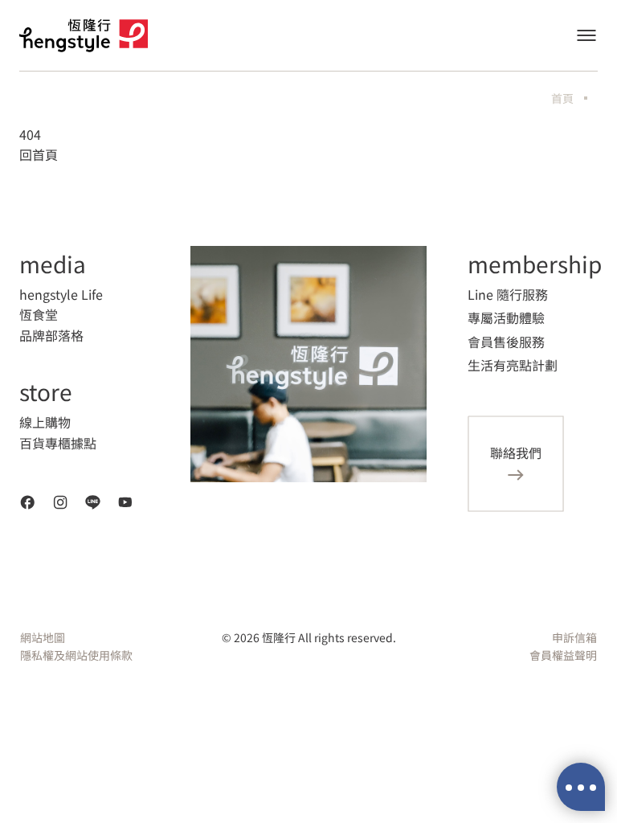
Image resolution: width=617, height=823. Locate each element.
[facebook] (27, 502)
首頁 (562, 98)
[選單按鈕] (586, 35)
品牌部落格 (51, 335)
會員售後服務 (506, 341)
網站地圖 (42, 637)
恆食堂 (38, 314)
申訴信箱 (574, 637)
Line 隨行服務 (508, 294)
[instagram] (60, 502)
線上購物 (45, 422)
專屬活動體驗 (506, 317)
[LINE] (92, 502)
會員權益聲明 (563, 655)
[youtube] (125, 502)
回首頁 (38, 154)
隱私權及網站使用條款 (76, 655)
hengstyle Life (61, 294)
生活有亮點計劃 (513, 365)
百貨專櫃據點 (57, 442)
